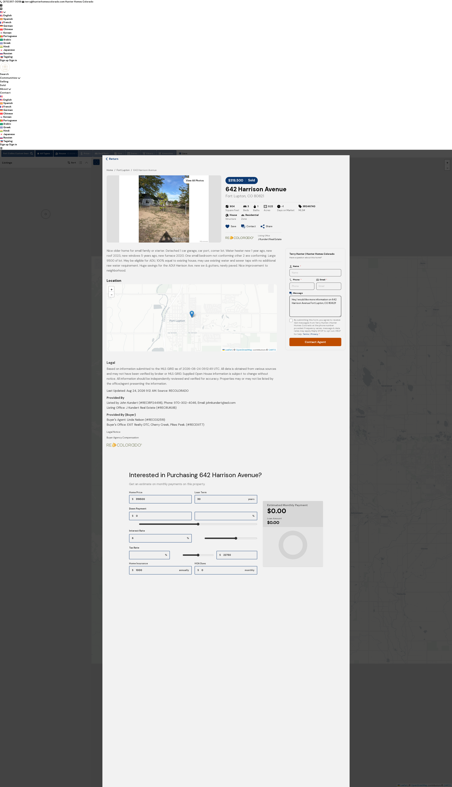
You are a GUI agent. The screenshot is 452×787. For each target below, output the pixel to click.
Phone (297, 279)
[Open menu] (1, 148)
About (4, 89)
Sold (3, 85)
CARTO (272, 349)
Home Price (135, 492)
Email (323, 279)
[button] (192, 314)
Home (110, 170)
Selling (4, 81)
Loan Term (201, 492)
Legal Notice (113, 431)
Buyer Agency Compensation (123, 437)
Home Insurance (138, 563)
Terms (306, 334)
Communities (8, 77)
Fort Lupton (123, 170)
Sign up (4, 60)
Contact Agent (315, 342)
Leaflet (228, 349)
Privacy (314, 334)
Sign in (13, 60)
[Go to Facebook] (1, 5)
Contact (5, 92)
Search (4, 74)
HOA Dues (200, 563)
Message (298, 293)
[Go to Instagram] (1, 8)
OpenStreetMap (244, 349)
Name (297, 266)
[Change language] (3, 12)
